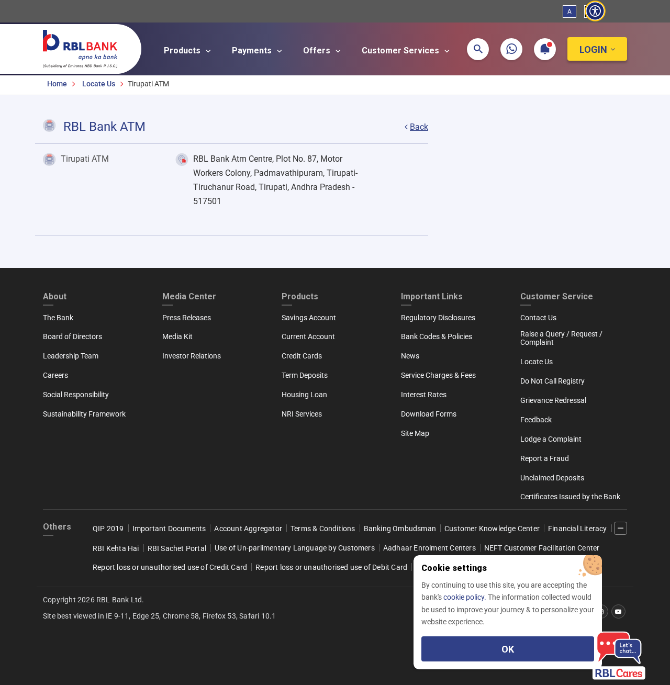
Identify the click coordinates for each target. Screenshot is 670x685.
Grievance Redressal (553, 400)
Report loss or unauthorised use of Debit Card (331, 567)
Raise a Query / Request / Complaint (561, 338)
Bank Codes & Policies (436, 336)
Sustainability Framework (84, 414)
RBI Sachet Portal (177, 548)
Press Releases (186, 317)
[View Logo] (85, 46)
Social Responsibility (76, 394)
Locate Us (98, 84)
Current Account (308, 336)
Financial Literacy (577, 528)
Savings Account (309, 317)
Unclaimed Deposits (552, 478)
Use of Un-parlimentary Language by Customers (295, 548)
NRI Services (302, 414)
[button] (478, 49)
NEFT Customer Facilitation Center (542, 548)
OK (507, 649)
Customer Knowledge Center (492, 528)
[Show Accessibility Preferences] (595, 11)
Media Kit (177, 336)
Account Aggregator (248, 528)
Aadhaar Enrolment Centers (429, 548)
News (410, 356)
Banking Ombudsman (400, 528)
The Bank (58, 317)
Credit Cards (302, 356)
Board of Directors (72, 336)
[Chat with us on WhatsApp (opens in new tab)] (511, 49)
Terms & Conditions (323, 528)
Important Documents (169, 528)
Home (57, 84)
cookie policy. (465, 597)
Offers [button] (317, 50)
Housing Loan (304, 394)
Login (593, 49)
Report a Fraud (544, 458)
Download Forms (428, 414)
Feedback (536, 420)
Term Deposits (305, 375)
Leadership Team (70, 356)
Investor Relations (191, 356)
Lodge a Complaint (551, 439)
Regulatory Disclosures (438, 317)
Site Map (415, 433)
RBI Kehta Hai (116, 548)
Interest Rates (423, 394)
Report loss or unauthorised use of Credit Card (170, 567)
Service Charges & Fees (438, 375)
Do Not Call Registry (552, 381)
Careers (55, 375)
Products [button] (183, 50)
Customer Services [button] (401, 50)
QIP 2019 (108, 528)
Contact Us (538, 317)
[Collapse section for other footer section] (620, 528)
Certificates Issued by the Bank (570, 496)
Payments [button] (253, 50)
